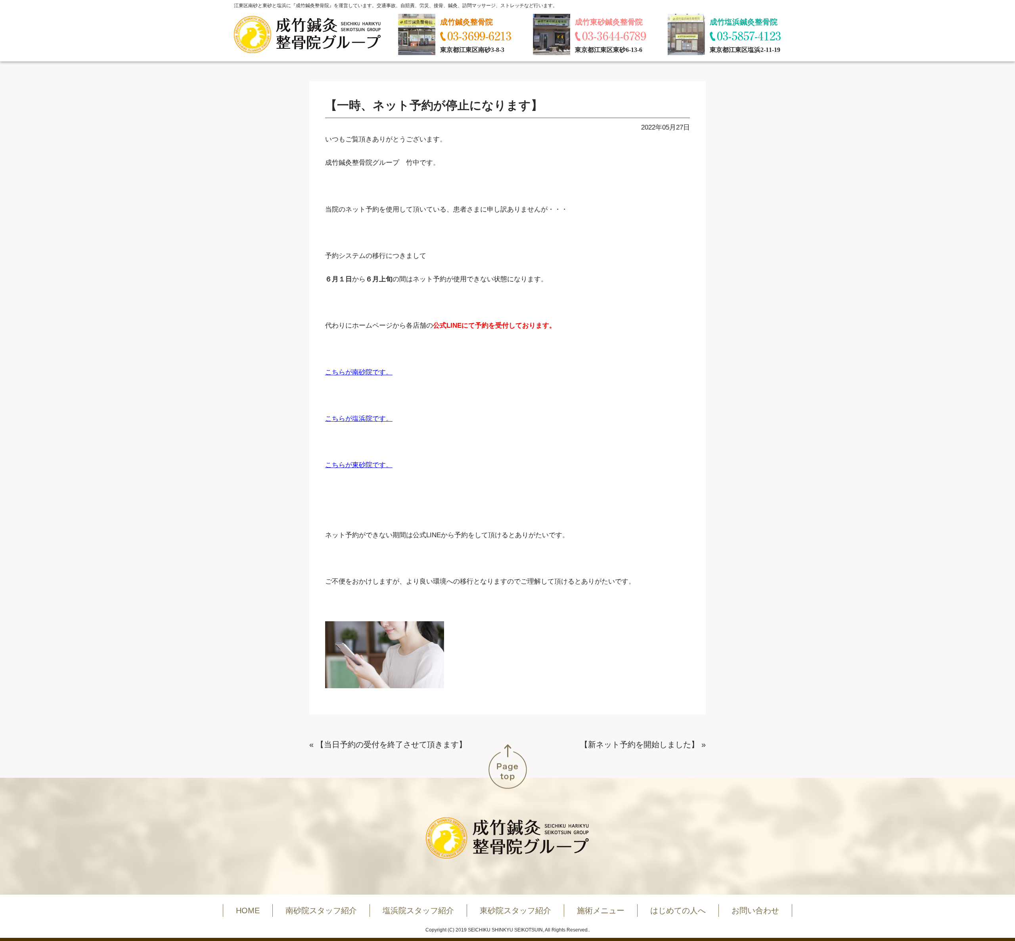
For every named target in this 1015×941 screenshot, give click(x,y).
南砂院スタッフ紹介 (321, 910)
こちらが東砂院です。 (359, 465)
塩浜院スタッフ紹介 (418, 910)
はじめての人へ (678, 910)
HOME (248, 910)
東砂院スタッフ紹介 (515, 910)
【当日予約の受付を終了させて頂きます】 (391, 744)
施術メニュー (600, 910)
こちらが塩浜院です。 (359, 418)
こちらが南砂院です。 (359, 372)
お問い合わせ (755, 910)
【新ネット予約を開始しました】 (639, 744)
